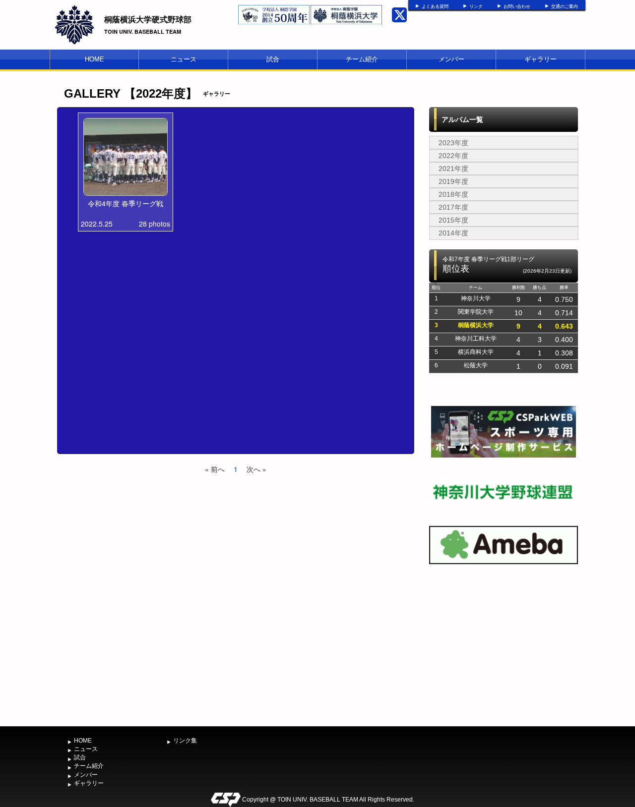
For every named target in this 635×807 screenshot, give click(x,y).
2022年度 (453, 156)
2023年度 (453, 143)
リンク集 (185, 740)
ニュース (183, 59)
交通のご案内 (564, 6)
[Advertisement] (503, 647)
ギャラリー (540, 59)
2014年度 (453, 233)
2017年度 (453, 207)
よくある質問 (435, 6)
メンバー (451, 59)
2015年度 (453, 220)
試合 (272, 59)
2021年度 (453, 169)
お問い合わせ (517, 6)
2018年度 (453, 194)
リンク (476, 6)
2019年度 (453, 181)
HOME (94, 59)
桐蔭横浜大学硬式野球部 (147, 19)
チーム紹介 (362, 59)
